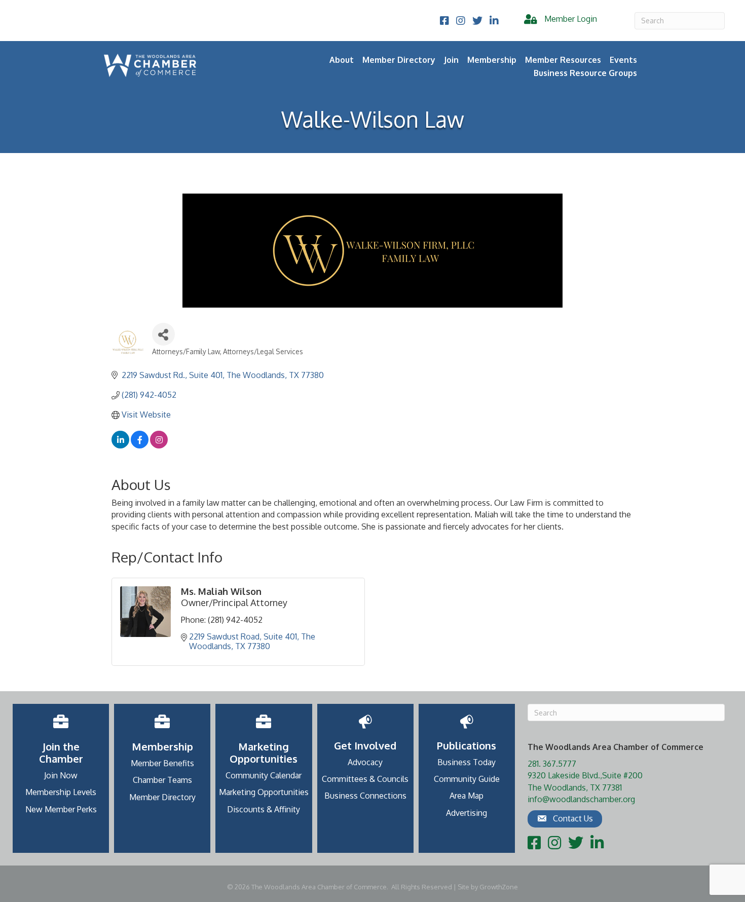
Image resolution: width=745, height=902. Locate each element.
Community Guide (467, 779)
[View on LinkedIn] (120, 445)
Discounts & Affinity (263, 809)
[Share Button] (163, 334)
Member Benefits (162, 763)
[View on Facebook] (139, 445)
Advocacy (365, 762)
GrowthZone (498, 887)
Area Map (466, 796)
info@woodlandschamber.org (581, 799)
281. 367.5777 (552, 764)
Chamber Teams (162, 780)
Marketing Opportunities (264, 792)
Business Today (466, 762)
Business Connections (365, 796)
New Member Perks (61, 809)
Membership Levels (60, 792)
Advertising (466, 813)
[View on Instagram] (159, 445)
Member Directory (398, 60)
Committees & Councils (365, 779)
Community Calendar (264, 775)
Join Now (61, 775)
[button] (565, 819)
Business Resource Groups (585, 73)
